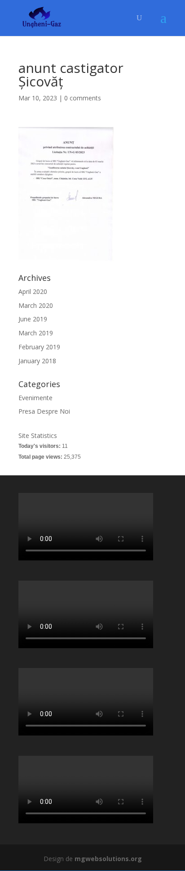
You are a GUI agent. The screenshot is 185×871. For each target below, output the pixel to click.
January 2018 (37, 361)
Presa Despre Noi (44, 411)
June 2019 (32, 319)
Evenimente (35, 397)
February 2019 (39, 347)
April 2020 (32, 291)
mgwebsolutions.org (108, 858)
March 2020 (35, 305)
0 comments (82, 98)
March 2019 (35, 333)
